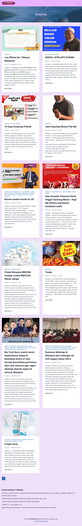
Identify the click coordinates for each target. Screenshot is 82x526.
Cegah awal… (11, 444)
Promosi (30, 194)
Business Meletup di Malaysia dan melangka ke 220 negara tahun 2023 (59, 355)
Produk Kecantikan (30, 347)
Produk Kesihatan (10, 349)
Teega (48, 272)
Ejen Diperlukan (15, 191)
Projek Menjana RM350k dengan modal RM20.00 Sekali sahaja (17, 275)
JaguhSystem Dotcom (41, 521)
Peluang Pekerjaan (15, 193)
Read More (8, 88)
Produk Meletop (21, 349)
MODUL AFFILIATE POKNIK (59, 57)
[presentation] (20, 38)
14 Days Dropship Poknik (17, 126)
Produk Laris (11, 194)
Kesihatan (13, 347)
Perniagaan (25, 193)
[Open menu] (78, 3)
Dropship (7, 54)
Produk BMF (54, 54)
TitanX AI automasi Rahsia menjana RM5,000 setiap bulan (20, 501)
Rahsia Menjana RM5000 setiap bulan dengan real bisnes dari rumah (24, 498)
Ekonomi (23, 439)
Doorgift (7, 346)
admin (7, 64)
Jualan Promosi (15, 123)
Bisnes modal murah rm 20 (19, 199)
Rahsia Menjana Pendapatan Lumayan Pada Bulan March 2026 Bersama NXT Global (29, 507)
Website (6, 196)
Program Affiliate (21, 194)
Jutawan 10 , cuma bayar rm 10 (12, 504)
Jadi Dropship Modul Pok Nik (61, 126)
